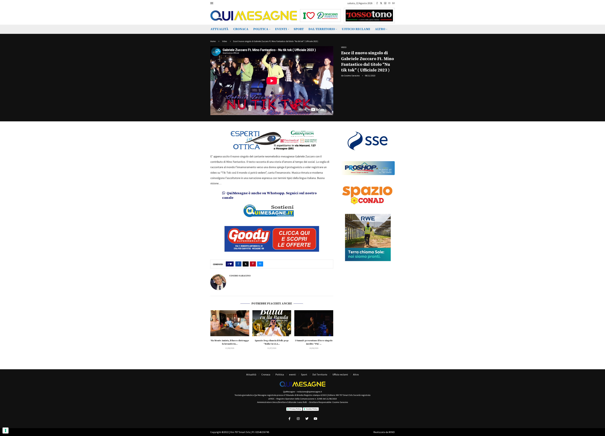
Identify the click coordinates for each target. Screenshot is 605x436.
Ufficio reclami (356, 29)
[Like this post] (231, 258)
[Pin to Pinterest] (253, 258)
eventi (281, 29)
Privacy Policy (295, 403)
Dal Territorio (321, 29)
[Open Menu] (211, 3)
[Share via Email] (260, 258)
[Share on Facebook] (238, 258)
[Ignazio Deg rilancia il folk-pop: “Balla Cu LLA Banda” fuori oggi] (271, 318)
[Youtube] (389, 3)
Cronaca (240, 29)
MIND (392, 426)
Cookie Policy (311, 403)
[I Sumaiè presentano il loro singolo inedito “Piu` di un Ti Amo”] (313, 318)
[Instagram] (385, 3)
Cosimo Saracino (352, 75)
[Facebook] (377, 3)
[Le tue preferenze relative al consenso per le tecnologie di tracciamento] (6, 430)
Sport (299, 29)
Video (224, 41)
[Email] (393, 3)
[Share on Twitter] (246, 258)
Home (213, 41)
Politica (260, 29)
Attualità (219, 29)
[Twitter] (381, 3)
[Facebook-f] (289, 413)
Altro (380, 29)
